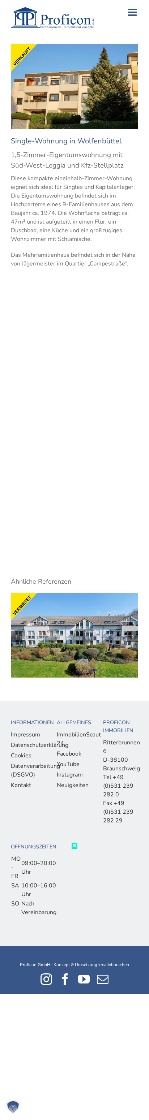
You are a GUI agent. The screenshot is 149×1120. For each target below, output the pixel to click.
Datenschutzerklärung (26, 745)
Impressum (25, 735)
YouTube (68, 764)
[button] (13, 1107)
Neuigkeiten (72, 785)
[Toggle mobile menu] (133, 12)
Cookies (21, 756)
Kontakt (21, 785)
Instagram (70, 775)
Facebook (69, 754)
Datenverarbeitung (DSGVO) (26, 770)
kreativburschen (113, 965)
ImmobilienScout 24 (72, 739)
